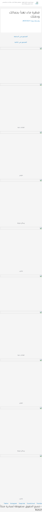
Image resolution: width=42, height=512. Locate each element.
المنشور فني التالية (21, 42)
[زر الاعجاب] (38, 26)
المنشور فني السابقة (21, 37)
